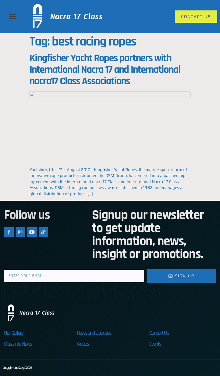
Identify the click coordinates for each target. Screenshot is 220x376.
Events (155, 344)
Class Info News (18, 344)
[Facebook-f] (9, 232)
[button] (12, 16)
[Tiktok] (43, 232)
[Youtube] (32, 232)
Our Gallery (13, 333)
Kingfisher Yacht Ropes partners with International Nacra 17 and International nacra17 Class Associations (105, 70)
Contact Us (158, 333)
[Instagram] (20, 232)
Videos (83, 344)
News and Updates (94, 333)
